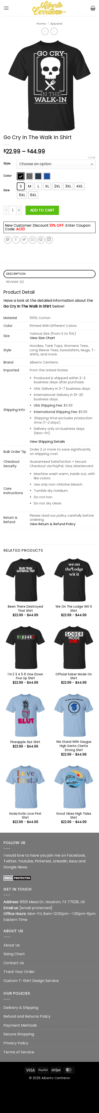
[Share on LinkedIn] (49, 240)
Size (6, 190)
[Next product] (45, 31)
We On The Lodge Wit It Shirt (73, 609)
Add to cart (42, 210)
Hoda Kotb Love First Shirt (25, 816)
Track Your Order (19, 971)
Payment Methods (20, 1025)
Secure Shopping (18, 1034)
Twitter (10, 861)
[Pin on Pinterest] (41, 240)
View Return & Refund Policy (53, 524)
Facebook (76, 855)
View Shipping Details (47, 441)
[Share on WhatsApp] (8, 240)
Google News (15, 867)
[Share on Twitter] (24, 240)
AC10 (20, 229)
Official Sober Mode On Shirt (73, 676)
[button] (6, 8)
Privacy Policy (15, 1043)
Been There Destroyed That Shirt (25, 609)
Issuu (73, 861)
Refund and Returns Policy (26, 1016)
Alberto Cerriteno (55, 1078)
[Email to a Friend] (32, 240)
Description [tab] (16, 274)
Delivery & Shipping (20, 1007)
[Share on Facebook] (16, 240)
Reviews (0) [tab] (15, 282)
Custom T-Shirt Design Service (31, 980)
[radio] (20, 176)
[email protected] (36, 908)
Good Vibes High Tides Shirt (73, 816)
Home (41, 24)
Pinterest (43, 861)
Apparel (56, 24)
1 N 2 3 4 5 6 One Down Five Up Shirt (25, 676)
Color (7, 175)
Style (7, 163)
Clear (92, 157)
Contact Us (13, 963)
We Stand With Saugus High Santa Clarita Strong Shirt (73, 746)
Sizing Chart (14, 954)
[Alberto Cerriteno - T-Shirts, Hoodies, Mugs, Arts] (49, 8)
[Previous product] (54, 31)
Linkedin (60, 861)
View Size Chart (42, 338)
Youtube (25, 861)
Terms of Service (18, 1052)
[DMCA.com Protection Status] (17, 877)
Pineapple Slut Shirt (25, 742)
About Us (11, 945)
